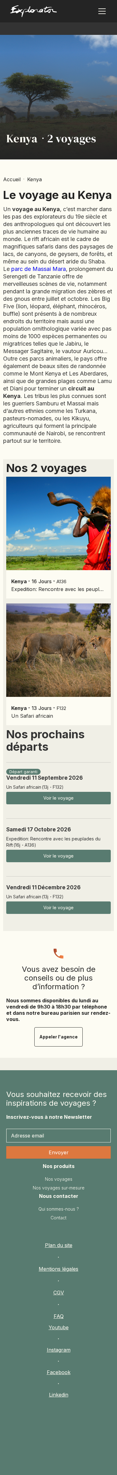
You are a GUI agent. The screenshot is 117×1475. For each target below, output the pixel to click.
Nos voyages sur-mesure (59, 1187)
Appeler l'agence (58, 1036)
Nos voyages (58, 1179)
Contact (58, 1217)
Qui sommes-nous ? (58, 1209)
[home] (33, 12)
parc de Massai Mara (38, 269)
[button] (101, 11)
